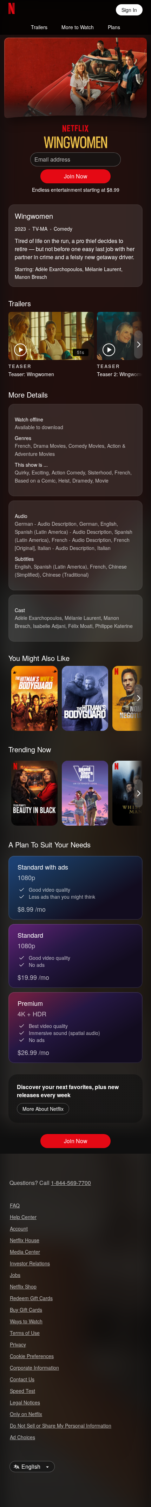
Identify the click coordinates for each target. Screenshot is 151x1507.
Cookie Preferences (32, 1355)
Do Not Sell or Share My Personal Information (60, 1425)
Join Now (75, 176)
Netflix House (24, 1240)
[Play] (15, 104)
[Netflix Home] (34, 10)
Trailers (39, 27)
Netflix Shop (23, 1286)
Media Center (25, 1251)
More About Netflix (43, 1108)
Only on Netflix (26, 1413)
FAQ (15, 1205)
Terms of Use (25, 1332)
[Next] (138, 344)
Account (19, 1228)
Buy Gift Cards (26, 1309)
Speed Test (22, 1390)
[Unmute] (32, 104)
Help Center (23, 1216)
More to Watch (77, 27)
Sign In (129, 9)
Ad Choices (22, 1437)
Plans (114, 27)
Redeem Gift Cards (31, 1298)
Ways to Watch (26, 1321)
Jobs (15, 1274)
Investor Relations (30, 1263)
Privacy (18, 1344)
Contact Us (22, 1379)
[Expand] (119, 104)
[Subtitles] (136, 104)
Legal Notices (25, 1402)
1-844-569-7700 (71, 1183)
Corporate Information (34, 1367)
